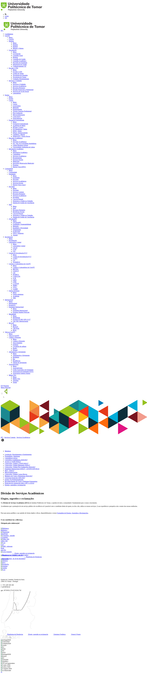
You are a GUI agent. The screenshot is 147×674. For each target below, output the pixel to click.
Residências (16, 361)
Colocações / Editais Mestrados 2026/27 (17, 465)
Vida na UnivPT (10, 332)
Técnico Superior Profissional (22, 111)
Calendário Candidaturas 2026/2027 (16, 460)
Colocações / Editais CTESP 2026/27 (16, 463)
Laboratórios (17, 93)
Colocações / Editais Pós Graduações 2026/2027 (20, 467)
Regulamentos (17, 158)
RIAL (15, 330)
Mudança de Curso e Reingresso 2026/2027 (18, 476)
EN (6, 18)
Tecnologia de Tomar (19, 77)
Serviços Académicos (19, 86)
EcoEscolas (16, 231)
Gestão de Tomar (18, 73)
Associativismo (13, 364)
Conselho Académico (19, 61)
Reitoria (15, 57)
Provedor (16, 179)
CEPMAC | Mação (19, 134)
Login (7, 16)
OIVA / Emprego (18, 233)
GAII (14, 249)
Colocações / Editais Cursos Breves (16, 474)
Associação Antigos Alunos (21, 373)
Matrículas (16, 161)
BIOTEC (16, 269)
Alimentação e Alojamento (17, 352)
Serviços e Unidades (15, 81)
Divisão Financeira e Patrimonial (23, 89)
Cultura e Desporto (15, 337)
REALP (11, 323)
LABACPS (16, 276)
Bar (14, 359)
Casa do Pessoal (18, 199)
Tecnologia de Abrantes (20, 75)
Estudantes (12, 174)
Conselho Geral (18, 55)
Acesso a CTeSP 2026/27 (13, 462)
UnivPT (7, 36)
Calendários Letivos (11, 458)
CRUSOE (16, 328)
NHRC (15, 285)
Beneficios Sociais (18, 212)
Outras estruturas (14, 291)
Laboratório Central (15, 242)
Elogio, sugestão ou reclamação (38, 634)
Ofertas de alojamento (20, 362)
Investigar (16, 197)
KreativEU (12, 305)
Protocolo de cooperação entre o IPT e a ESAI (19, 483)
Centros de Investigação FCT (18, 253)
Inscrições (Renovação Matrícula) (23, 163)
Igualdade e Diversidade (20, 228)
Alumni (15, 235)
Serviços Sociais (18, 160)
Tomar (15, 382)
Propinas (15, 165)
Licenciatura (17, 106)
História (11, 41)
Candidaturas (9, 34)
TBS (14, 298)
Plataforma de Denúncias (15, 634)
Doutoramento (17, 109)
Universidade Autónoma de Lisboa (24, 147)
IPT (2, 30)
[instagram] (6, 638)
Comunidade (9, 168)
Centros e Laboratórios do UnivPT (20, 264)
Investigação (9, 237)
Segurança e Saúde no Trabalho (23, 201)
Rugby (15, 348)
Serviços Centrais (18, 192)
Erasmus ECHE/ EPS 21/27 (21, 319)
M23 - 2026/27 (9, 470)
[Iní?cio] (22, 11)
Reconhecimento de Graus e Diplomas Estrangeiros (21, 481)
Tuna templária (17, 343)
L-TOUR (16, 283)
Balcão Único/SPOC (19, 167)
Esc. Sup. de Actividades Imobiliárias (24, 143)
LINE (14, 282)
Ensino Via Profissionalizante (14, 479)
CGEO (15, 258)
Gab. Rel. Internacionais (20, 321)
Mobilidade (12, 314)
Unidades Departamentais (21, 79)
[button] (1, 672)
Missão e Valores (18, 48)
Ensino (7, 95)
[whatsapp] (21, 638)
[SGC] (3, 562)
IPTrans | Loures (18, 127)
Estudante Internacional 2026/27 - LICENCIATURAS (22, 469)
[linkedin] (14, 638)
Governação (12, 50)
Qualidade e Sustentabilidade (22, 224)
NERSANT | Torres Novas (21, 136)
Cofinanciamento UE (19, 66)
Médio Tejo (12, 375)
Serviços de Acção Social (21, 91)
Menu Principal (5, 387)
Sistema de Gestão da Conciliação (23, 203)
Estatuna (15, 344)
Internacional (9, 300)
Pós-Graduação (17, 113)
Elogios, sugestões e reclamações (15, 485)
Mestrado (16, 107)
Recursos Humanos (19, 88)
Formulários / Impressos (12, 456)
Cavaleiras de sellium (19, 346)
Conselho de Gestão (19, 59)
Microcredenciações (11, 472)
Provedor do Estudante (20, 63)
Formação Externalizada (16, 120)
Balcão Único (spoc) (19, 185)
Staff (10, 204)
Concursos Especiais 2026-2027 (15, 478)
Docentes (12, 186)
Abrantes (15, 380)
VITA (15, 287)
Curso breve (16, 116)
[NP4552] (4, 561)
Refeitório (16, 357)
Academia (16, 296)
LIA (14, 251)
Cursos (11, 100)
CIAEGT (16, 271)
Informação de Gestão (20, 64)
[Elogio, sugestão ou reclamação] (6, 552)
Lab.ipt (15, 248)
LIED (14, 280)
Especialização (17, 118)
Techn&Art (16, 262)
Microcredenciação (19, 115)
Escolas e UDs (13, 68)
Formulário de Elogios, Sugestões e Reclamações (72, 513)
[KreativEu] (5, 564)
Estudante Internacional (16, 307)
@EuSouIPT (13, 219)
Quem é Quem (75, 634)
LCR (14, 278)
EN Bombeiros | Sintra (20, 129)
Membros (8, 451)
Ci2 (14, 260)
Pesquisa (6, 386)
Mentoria (15, 226)
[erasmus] (4, 566)
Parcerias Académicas (15, 138)
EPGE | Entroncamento (20, 133)
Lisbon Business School (20, 145)
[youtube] (10, 638)
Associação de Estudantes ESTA (23, 371)
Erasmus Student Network (21, 312)
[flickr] (17, 638)
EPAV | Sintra (17, 131)
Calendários (16, 154)
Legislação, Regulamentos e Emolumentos (18, 454)
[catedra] (4, 568)
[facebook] (2, 638)
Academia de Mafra (19, 125)
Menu (10, 37)
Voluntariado (17, 230)
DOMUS (16, 274)
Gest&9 (15, 289)
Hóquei (15, 350)
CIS (14, 273)
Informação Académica (16, 149)
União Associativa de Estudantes (23, 370)
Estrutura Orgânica (59, 634)
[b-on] (3, 570)
